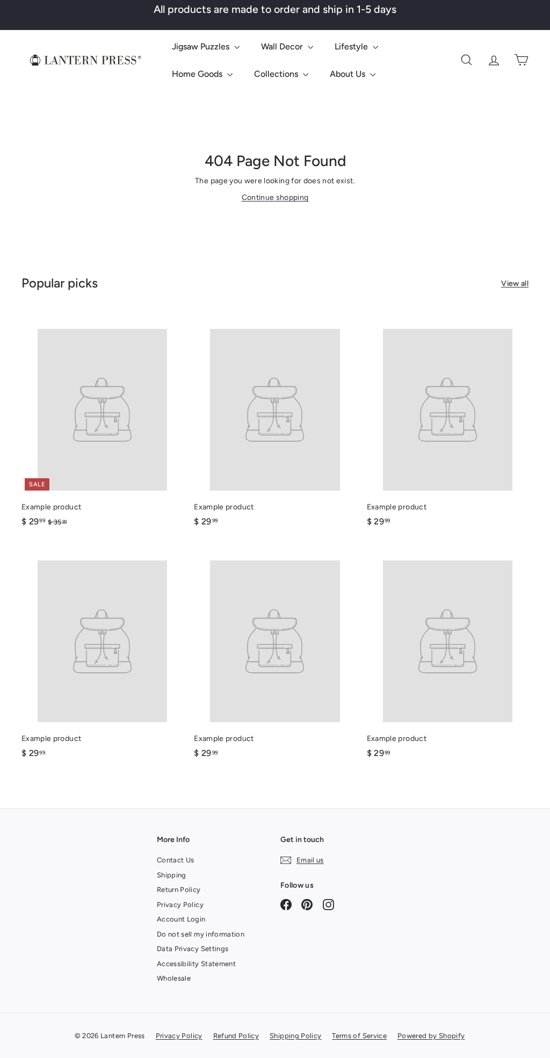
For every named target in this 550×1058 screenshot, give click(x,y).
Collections (277, 74)
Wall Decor (283, 46)
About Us (348, 74)
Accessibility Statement (196, 964)
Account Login (181, 919)
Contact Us (175, 860)
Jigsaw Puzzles (201, 46)
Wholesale (174, 978)
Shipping (171, 875)
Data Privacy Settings (192, 949)
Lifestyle (352, 46)
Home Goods (198, 74)
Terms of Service (359, 1036)
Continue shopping (275, 197)
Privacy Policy (180, 905)
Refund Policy (236, 1036)
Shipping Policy (295, 1036)
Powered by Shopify (431, 1036)
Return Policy (179, 890)
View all (515, 283)
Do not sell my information (200, 934)
